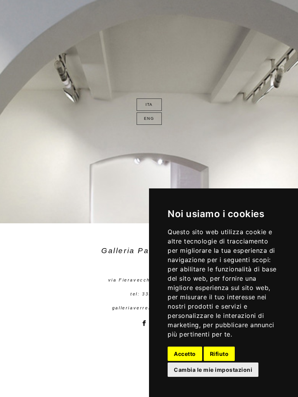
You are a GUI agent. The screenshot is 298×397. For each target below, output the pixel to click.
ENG (149, 118)
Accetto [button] (185, 353)
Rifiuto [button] (219, 353)
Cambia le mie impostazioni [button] (213, 369)
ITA (149, 104)
